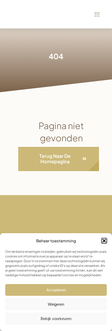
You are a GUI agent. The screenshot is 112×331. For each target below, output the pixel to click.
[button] (104, 240)
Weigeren (56, 304)
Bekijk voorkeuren (56, 318)
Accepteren (56, 290)
